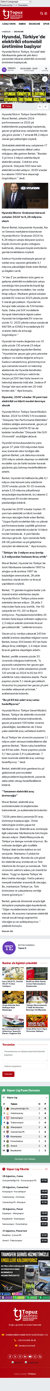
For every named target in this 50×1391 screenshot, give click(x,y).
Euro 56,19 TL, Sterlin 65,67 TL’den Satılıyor (12, 984)
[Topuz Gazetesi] (12, 14)
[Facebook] (10, 1356)
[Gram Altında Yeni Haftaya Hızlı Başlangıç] (13, 997)
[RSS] (40, 1356)
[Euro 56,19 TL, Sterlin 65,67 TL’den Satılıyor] (13, 973)
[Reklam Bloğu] (25, 1275)
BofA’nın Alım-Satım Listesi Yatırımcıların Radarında (36, 984)
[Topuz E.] (9, 948)
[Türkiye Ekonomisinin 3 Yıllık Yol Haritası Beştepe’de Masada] (37, 997)
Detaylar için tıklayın (25, 1159)
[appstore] (17, 1363)
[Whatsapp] (35, 1356)
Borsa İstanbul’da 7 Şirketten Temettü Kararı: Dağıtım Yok (12, 1031)
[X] (15, 1356)
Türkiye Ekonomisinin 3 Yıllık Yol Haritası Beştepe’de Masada (36, 1007)
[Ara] (41, 14)
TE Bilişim (32, 1374)
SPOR (46, 24)
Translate (23, 5)
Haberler (6, 32)
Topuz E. (22, 948)
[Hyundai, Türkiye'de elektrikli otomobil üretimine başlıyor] (25, 88)
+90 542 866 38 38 (27, 1340)
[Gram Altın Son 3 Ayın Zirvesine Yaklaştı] (37, 1021)
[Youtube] (30, 1356)
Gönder (8, 1074)
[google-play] (31, 1363)
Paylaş (8, 106)
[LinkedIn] (25, 1356)
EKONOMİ (34, 24)
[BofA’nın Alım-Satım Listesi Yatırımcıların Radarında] (37, 973)
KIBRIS (22, 24)
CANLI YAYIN (8, 24)
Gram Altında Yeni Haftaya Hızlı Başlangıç (11, 1007)
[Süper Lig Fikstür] (46, 1169)
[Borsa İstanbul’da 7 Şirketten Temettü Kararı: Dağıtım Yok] (13, 1021)
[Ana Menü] (45, 14)
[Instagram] (20, 1356)
